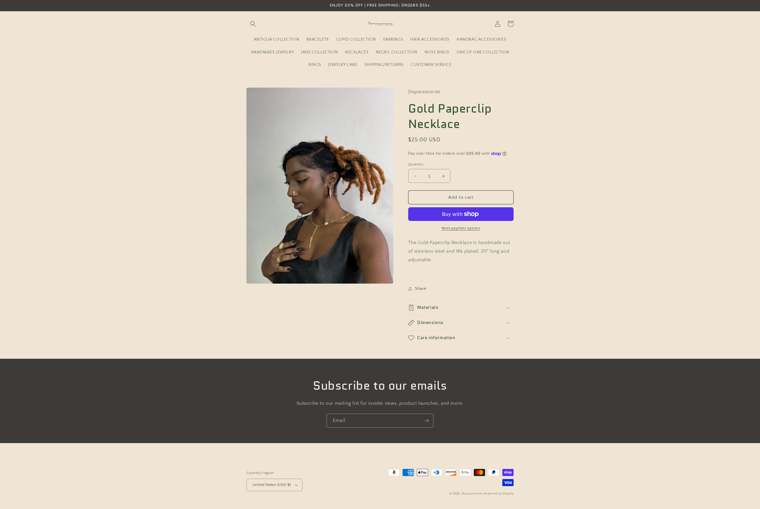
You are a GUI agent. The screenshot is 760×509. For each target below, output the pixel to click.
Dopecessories (472, 493)
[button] (252, 23)
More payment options (461, 228)
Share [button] (420, 288)
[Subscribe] (426, 421)
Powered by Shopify (499, 493)
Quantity (415, 164)
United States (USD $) (272, 485)
